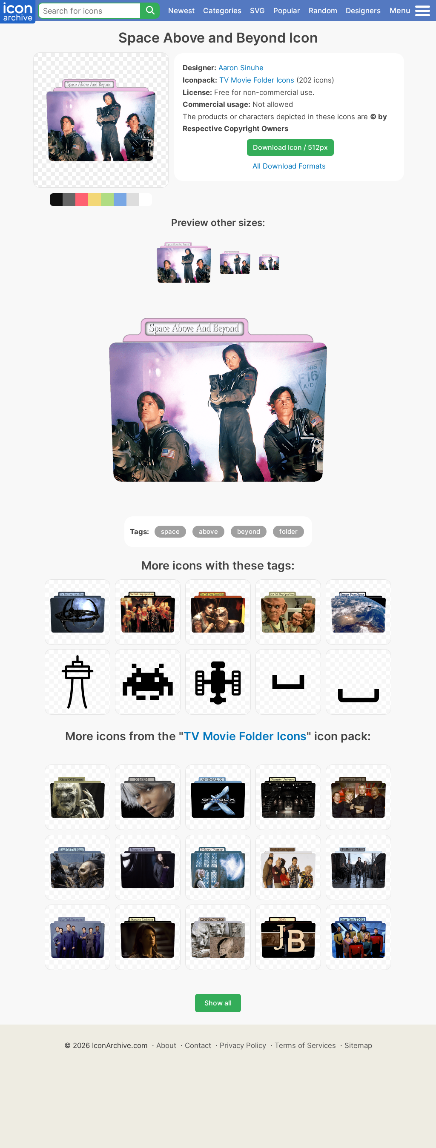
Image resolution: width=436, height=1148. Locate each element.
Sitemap (358, 1045)
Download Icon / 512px (290, 147)
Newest (181, 10)
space (170, 531)
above (208, 531)
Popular (286, 10)
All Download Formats (289, 166)
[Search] (150, 11)
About (166, 1045)
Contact (198, 1045)
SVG (257, 10)
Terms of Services (305, 1045)
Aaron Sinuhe (241, 67)
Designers (363, 10)
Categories (222, 10)
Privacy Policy (243, 1045)
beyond (248, 531)
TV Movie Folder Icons (256, 80)
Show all (218, 1003)
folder (288, 531)
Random (323, 10)
